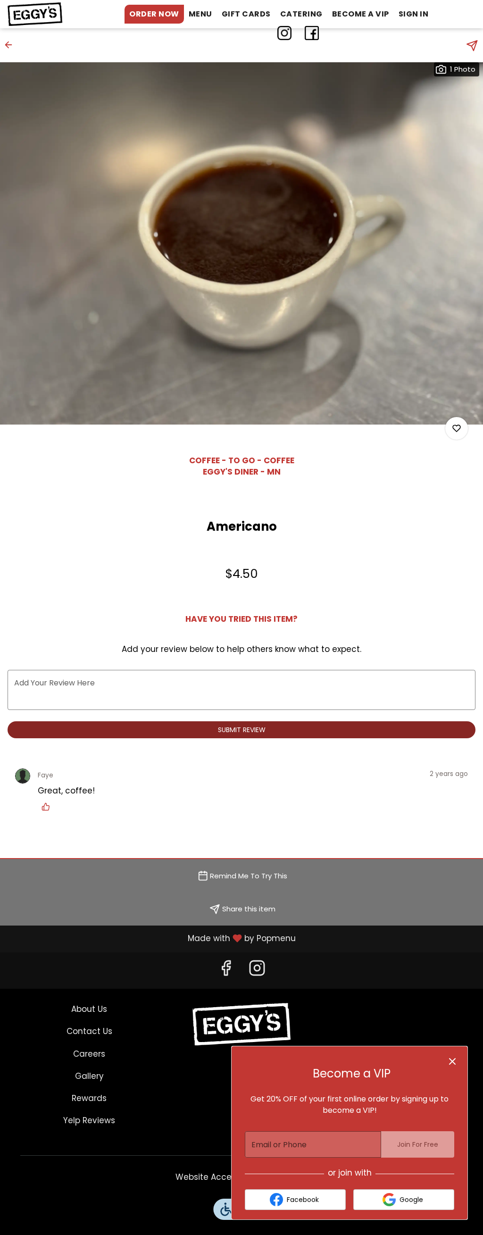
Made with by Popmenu (151, 938)
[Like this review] (48, 807)
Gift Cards (246, 13)
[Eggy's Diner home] (50, 14)
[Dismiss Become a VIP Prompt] (452, 1061)
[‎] (286, 33)
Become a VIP (360, 13)
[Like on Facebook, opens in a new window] (225, 971)
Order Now (154, 13)
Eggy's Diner (242, 1024)
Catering (301, 13)
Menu (200, 13)
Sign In (414, 13)
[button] (11, 45)
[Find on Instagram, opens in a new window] (257, 971)
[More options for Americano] (456, 428)
